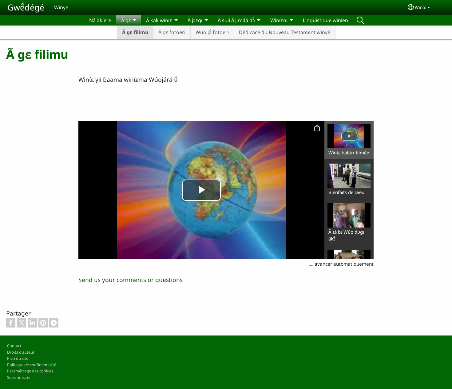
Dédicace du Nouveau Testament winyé (284, 32)
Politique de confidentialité (31, 364)
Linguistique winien (325, 20)
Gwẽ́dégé (25, 7)
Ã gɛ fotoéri (171, 32)
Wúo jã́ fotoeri (212, 32)
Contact (14, 345)
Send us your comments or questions (130, 280)
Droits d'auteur (20, 352)
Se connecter (19, 377)
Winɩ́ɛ (420, 7)
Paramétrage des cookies (30, 371)
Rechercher (360, 20)
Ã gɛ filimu (135, 32)
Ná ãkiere (100, 20)
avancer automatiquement (344, 264)
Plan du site (17, 358)
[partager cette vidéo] (317, 128)
